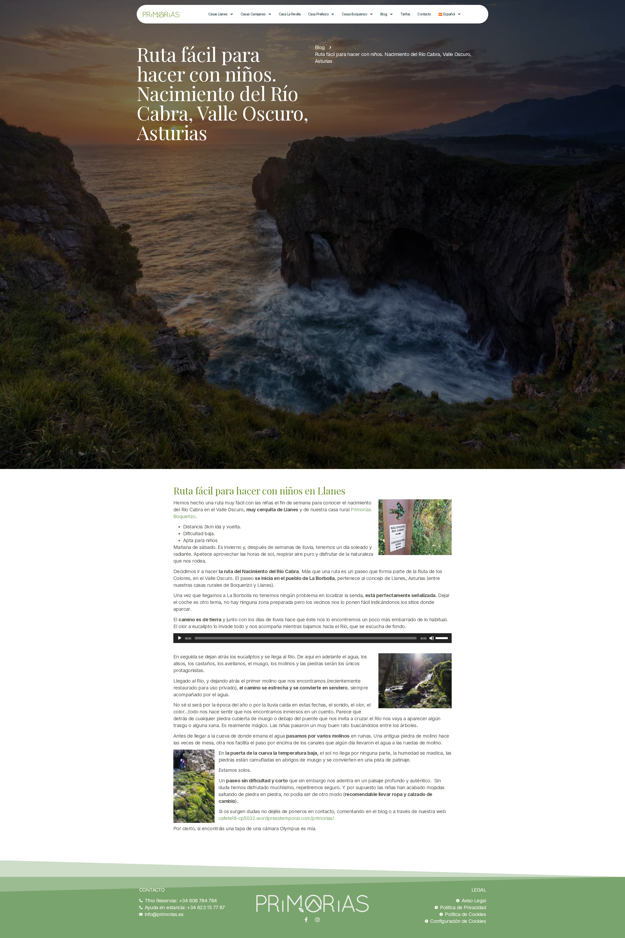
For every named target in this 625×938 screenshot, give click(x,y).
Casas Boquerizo (354, 14)
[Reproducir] (179, 638)
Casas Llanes (218, 14)
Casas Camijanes (253, 14)
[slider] (442, 637)
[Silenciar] (431, 638)
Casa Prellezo (318, 14)
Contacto (424, 14)
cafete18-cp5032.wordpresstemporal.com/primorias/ (276, 818)
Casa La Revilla (290, 14)
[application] (312, 638)
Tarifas (405, 14)
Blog (383, 14)
